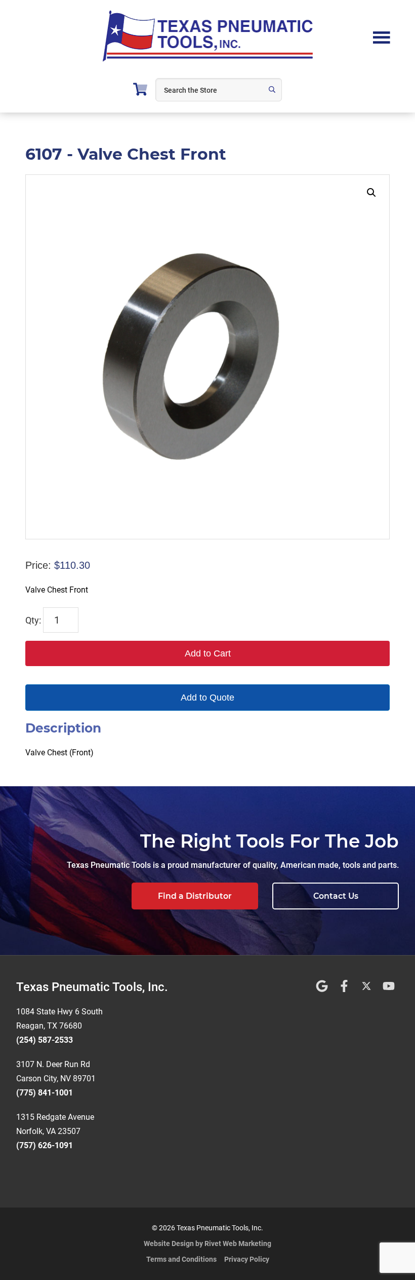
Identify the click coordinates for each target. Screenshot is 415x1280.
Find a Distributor (195, 896)
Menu (381, 36)
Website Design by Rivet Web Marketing (207, 1243)
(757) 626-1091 (44, 1145)
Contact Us (335, 896)
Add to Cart (208, 653)
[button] (371, 193)
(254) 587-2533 (44, 1040)
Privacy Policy (246, 1259)
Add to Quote (207, 697)
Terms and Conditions (181, 1259)
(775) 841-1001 (44, 1093)
